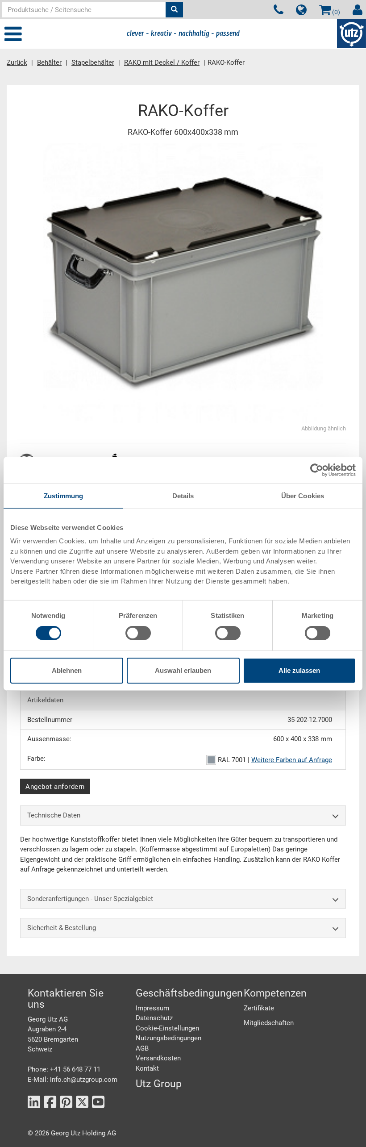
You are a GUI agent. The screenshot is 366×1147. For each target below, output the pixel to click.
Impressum (152, 1008)
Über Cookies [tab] (302, 495)
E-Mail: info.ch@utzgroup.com (72, 1080)
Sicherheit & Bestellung (61, 928)
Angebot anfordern (55, 787)
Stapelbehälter (92, 62)
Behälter (49, 62)
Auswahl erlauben (183, 670)
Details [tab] (183, 495)
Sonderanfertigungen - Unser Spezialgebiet (90, 899)
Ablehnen (67, 670)
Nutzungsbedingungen (168, 1038)
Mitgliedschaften (269, 1023)
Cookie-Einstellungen (167, 1028)
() (335, 12)
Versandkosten (158, 1058)
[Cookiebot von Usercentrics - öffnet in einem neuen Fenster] (317, 469)
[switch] (138, 633)
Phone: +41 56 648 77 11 (64, 1069)
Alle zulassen (299, 670)
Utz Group (159, 1084)
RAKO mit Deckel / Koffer (162, 62)
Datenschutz (154, 1018)
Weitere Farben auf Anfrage (291, 760)
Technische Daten (53, 815)
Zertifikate (259, 1008)
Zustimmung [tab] (63, 495)
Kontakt (147, 1068)
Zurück (17, 62)
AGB (142, 1048)
